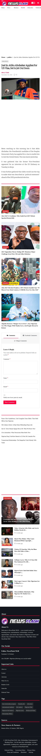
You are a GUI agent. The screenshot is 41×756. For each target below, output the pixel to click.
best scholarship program (9, 703)
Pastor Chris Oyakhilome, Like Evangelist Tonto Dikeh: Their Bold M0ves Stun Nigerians (19, 420)
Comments (12, 335)
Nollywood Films (30, 710)
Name (5, 378)
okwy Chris (5, 72)
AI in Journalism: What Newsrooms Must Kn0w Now (15, 432)
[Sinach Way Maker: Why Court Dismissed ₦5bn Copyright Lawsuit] (7, 542)
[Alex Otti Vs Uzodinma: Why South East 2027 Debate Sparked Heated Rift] (20, 199)
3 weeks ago (19, 533)
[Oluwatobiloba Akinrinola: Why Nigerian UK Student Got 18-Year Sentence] (7, 595)
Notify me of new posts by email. (12, 397)
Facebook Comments (31, 335)
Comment (6, 359)
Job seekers (19, 707)
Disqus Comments (21, 341)
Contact (3, 673)
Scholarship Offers (7, 713)
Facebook (4, 654)
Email (5, 387)
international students (8, 707)
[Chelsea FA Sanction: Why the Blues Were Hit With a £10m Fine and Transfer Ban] (7, 552)
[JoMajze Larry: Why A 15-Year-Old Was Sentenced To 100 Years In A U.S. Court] (7, 563)
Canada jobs (21, 703)
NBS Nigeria (20, 728)
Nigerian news (20, 710)
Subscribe (4, 688)
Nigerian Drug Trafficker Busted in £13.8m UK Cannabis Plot (18, 436)
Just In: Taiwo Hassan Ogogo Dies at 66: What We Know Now (18, 428)
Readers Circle (5, 684)
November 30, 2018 (6, 75)
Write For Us (4, 681)
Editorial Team (5, 692)
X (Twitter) (11, 654)
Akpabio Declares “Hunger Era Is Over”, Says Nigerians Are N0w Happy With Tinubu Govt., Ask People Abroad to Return (19, 326)
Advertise (4, 677)
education (29, 703)
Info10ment (7, 498)
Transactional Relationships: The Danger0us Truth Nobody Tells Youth (18, 441)
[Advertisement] (20, 33)
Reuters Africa (5, 728)
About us (3, 669)
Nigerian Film (28, 707)
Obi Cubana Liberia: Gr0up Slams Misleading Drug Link (16, 425)
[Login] (38, 2)
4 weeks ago (19, 543)
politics (5, 61)
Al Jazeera (13, 728)
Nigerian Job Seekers (8, 710)
